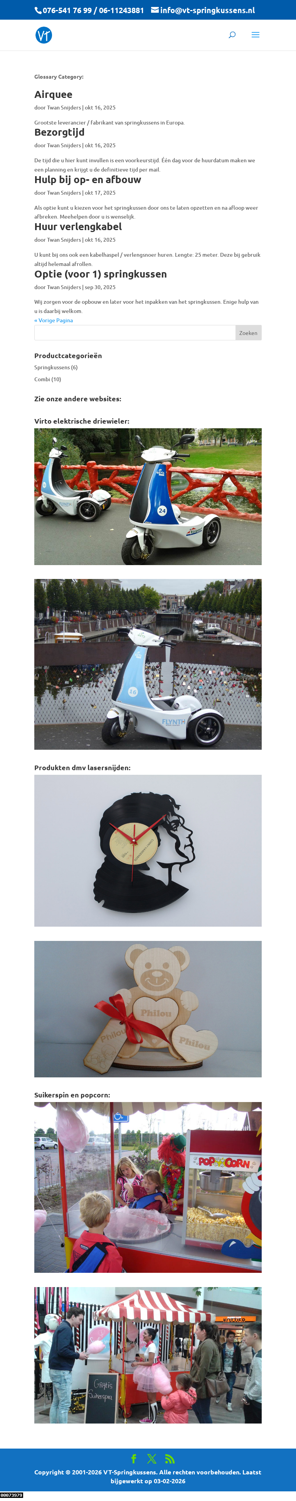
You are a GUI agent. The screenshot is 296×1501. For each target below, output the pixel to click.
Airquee (53, 94)
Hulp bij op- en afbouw (87, 179)
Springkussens (52, 367)
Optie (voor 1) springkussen (100, 273)
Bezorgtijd (59, 131)
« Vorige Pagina (53, 320)
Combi (42, 379)
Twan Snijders (64, 107)
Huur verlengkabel (78, 226)
